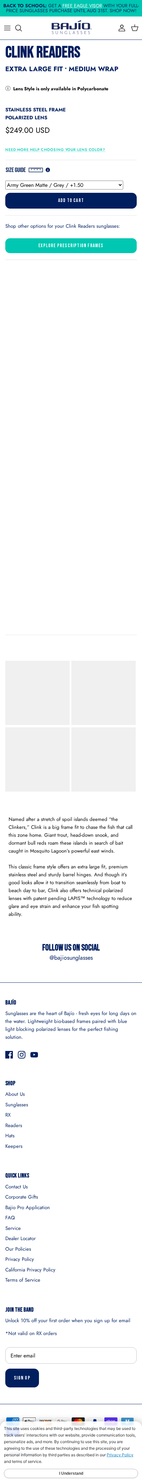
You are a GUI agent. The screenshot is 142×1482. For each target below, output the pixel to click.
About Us (15, 1094)
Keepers (13, 1146)
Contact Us (16, 1186)
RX (8, 1115)
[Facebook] (9, 1055)
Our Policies (18, 1249)
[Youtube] (34, 1055)
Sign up (22, 1378)
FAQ (10, 1217)
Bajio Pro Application (27, 1207)
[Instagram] (21, 1055)
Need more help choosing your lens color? (55, 149)
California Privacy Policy (30, 1269)
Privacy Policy (19, 1259)
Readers (13, 1125)
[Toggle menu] (7, 28)
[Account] (120, 28)
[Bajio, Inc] (71, 28)
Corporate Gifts (21, 1197)
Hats (10, 1135)
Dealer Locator (20, 1238)
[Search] (22, 28)
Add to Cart (71, 200)
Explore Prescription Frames (70, 246)
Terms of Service (22, 1280)
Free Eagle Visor (82, 5)
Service (13, 1228)
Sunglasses (16, 1104)
